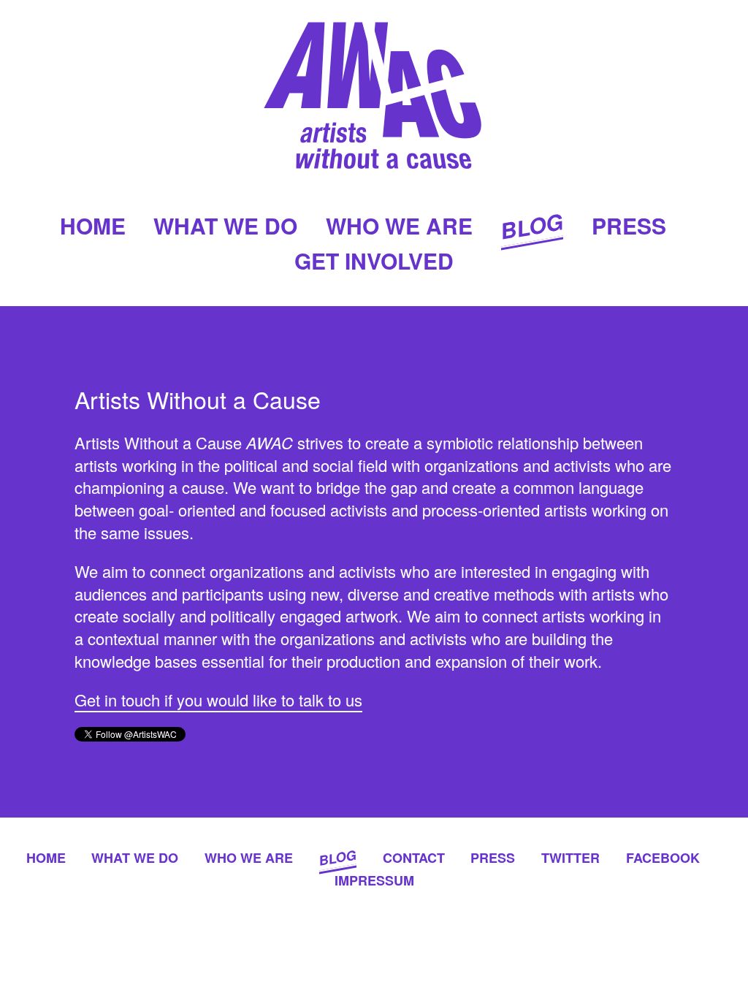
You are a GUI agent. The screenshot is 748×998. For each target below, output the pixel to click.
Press (629, 225)
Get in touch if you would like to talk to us (218, 699)
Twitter (570, 857)
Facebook (663, 857)
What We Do (225, 225)
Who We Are (399, 225)
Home (93, 225)
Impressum (374, 880)
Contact (414, 857)
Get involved (374, 260)
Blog (532, 226)
